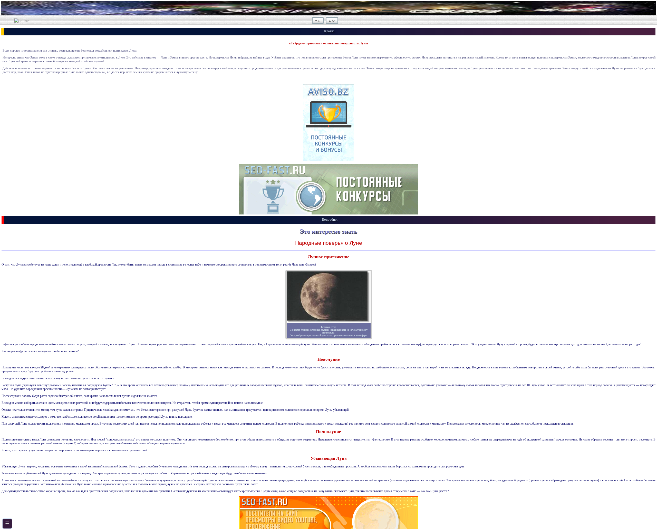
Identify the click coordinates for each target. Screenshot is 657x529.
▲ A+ (331, 20)
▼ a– (318, 20)
